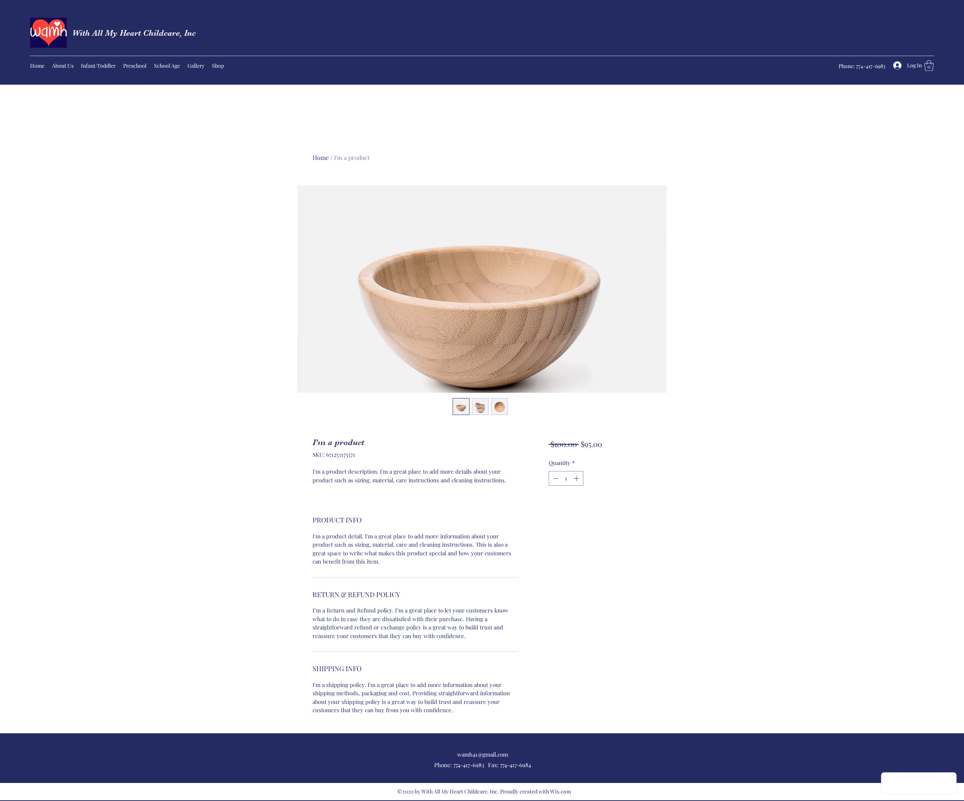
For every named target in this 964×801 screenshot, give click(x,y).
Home (321, 157)
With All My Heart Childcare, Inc (134, 33)
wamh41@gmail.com (482, 754)
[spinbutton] (566, 478)
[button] (928, 65)
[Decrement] (555, 478)
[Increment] (577, 478)
